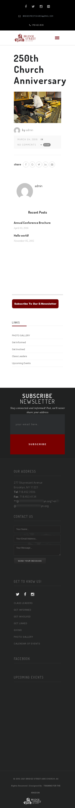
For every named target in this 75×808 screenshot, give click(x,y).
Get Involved (18, 349)
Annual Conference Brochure (32, 223)
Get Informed (19, 342)
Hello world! (21, 235)
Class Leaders (19, 356)
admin (29, 130)
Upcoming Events (21, 363)
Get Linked (20, 623)
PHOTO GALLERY (21, 335)
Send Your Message (30, 561)
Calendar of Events (27, 643)
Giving (18, 630)
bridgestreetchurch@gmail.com (38, 16)
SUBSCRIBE (38, 444)
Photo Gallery (23, 637)
